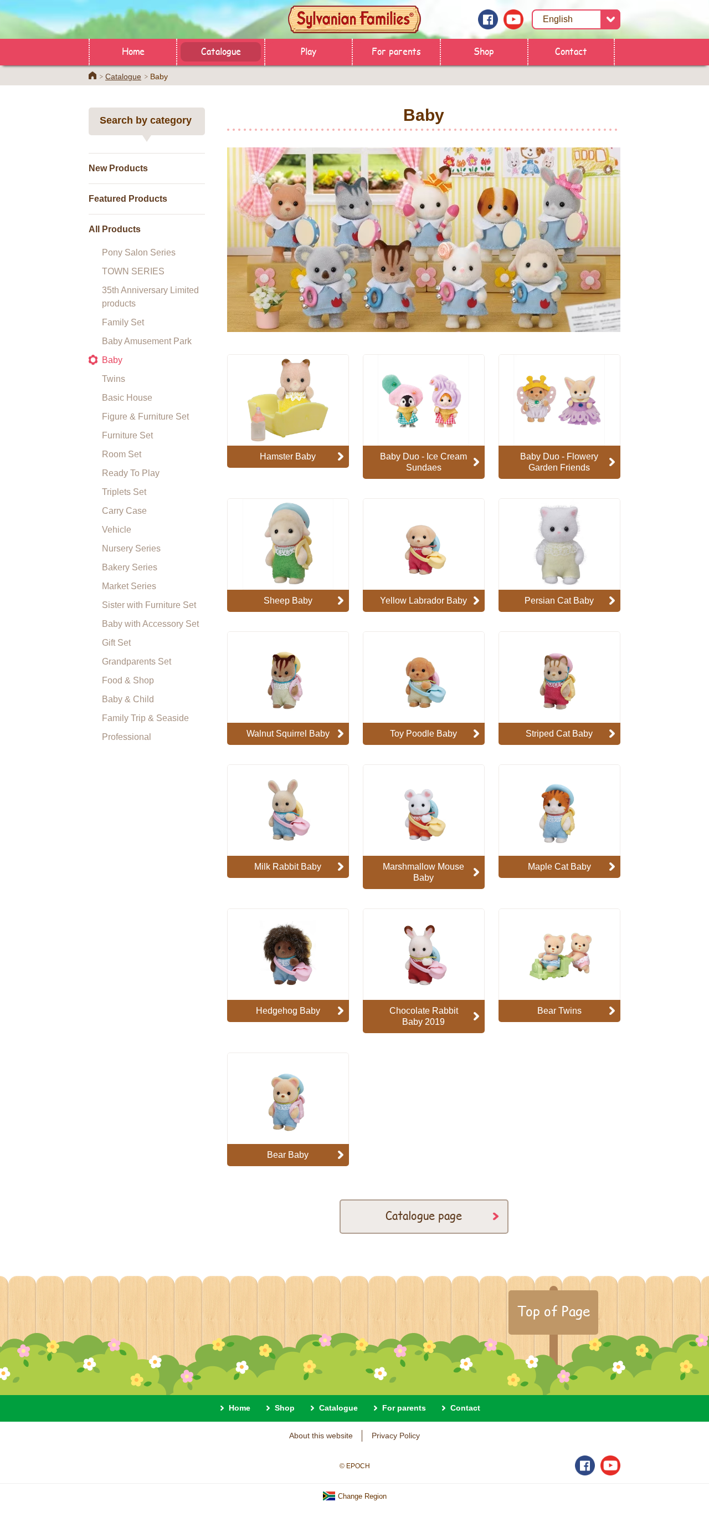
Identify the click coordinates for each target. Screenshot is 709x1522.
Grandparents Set (136, 661)
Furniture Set (127, 435)
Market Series (129, 586)
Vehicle (116, 529)
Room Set (121, 454)
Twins (113, 379)
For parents (396, 50)
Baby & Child (128, 699)
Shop (484, 50)
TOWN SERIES (133, 271)
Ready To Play (131, 473)
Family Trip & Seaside (145, 718)
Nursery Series (131, 548)
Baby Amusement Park (147, 341)
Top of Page (553, 1310)
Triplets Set (124, 492)
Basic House (127, 397)
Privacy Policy (396, 1435)
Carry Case (124, 510)
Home (133, 50)
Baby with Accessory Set (150, 624)
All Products (115, 229)
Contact (571, 50)
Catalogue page (424, 1215)
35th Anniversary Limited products (150, 296)
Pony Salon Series (139, 252)
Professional (126, 737)
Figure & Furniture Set (145, 416)
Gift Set (116, 642)
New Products (118, 168)
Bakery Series (129, 567)
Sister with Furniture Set (149, 605)
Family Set (123, 322)
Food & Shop (128, 680)
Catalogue (221, 50)
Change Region (361, 1496)
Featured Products (128, 198)
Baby (112, 360)
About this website (321, 1435)
